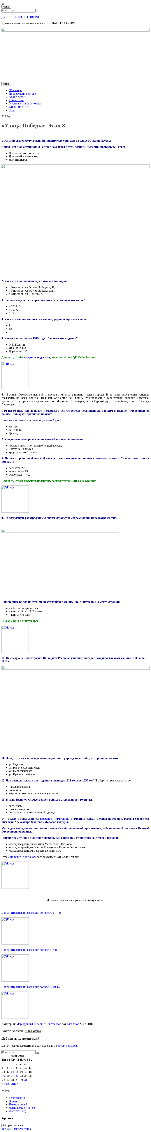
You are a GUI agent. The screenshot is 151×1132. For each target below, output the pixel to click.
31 (25, 1079)
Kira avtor (73, 1024)
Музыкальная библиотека (25, 103)
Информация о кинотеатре (19, 620)
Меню (6, 6)
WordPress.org (17, 1111)
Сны (12, 110)
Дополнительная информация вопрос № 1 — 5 (30, 912)
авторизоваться (67, 1045)
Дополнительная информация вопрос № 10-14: (30, 986)
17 (25, 1071)
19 (3, 1075)
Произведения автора (22, 93)
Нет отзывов (53, 1024)
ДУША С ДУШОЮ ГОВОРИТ (21, 17)
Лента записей (18, 1104)
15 (16, 1071)
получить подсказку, (23, 856)
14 (12, 1071)
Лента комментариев (22, 1107)
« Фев (5, 1083)
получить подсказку (37, 357)
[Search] (37, 11)
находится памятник (54, 818)
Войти (13, 1101)
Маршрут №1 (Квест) (29, 1024)
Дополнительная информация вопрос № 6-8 (29, 949)
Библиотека (16, 100)
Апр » (15, 1083)
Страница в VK (19, 106)
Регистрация (17, 1097)
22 (16, 1075)
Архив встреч (17, 96)
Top (3, 1128)
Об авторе (15, 90)
